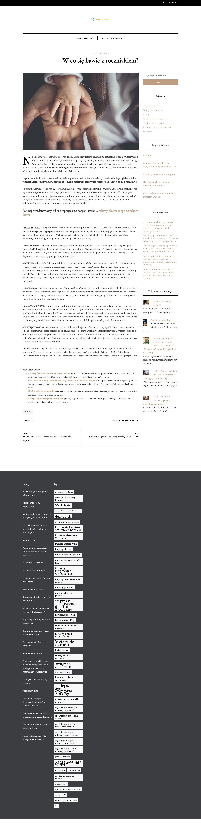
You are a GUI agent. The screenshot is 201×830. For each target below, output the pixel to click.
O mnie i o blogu (84, 38)
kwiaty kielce (61, 650)
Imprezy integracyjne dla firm (67, 561)
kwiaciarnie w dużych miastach (66, 627)
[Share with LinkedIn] (130, 420)
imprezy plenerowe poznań (65, 594)
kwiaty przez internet (62, 672)
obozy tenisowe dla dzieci (67, 700)
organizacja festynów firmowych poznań (66, 709)
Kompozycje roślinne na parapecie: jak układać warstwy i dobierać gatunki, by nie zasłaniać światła (160, 248)
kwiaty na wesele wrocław (63, 657)
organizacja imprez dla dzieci (66, 717)
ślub (56, 806)
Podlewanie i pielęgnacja (155, 118)
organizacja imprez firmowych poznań (65, 725)
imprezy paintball (64, 587)
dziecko (28, 411)
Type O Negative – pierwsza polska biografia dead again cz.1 (157, 400)
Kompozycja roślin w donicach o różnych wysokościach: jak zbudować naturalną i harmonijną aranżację (160, 260)
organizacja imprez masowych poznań (65, 741)
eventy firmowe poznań (67, 521)
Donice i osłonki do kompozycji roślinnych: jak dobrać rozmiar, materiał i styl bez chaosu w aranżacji (158, 273)
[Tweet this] (123, 420)
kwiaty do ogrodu (64, 643)
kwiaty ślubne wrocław (64, 679)
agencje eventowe (64, 491)
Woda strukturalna (161, 320)
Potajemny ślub (30, 690)
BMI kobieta (62, 505)
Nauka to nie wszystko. (34, 589)
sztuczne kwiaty (60, 784)
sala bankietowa (74, 770)
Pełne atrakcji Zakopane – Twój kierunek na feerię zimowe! (35, 551)
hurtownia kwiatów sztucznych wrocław (68, 528)
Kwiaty (146, 114)
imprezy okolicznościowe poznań (67, 580)
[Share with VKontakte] (137, 420)
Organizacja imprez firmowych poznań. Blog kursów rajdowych (35, 702)
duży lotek (63, 516)
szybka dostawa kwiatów (67, 789)
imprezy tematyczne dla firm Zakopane (65, 605)
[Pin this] (133, 420)
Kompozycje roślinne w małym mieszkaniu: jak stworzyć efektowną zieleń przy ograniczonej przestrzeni (160, 238)
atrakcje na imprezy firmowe (65, 498)
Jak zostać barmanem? (34, 570)
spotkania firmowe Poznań (64, 777)
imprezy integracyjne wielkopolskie (63, 570)
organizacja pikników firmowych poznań (66, 750)
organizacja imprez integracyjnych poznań (66, 733)
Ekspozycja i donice (152, 105)
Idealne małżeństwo (33, 562)
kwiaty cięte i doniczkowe (63, 635)
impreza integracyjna (66, 543)
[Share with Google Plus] (126, 420)
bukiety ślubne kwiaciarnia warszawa (68, 511)
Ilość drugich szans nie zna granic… (160, 174)
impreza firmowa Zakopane (66, 537)
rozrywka (60, 770)
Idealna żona (29, 540)
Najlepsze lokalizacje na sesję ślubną (46, 398)
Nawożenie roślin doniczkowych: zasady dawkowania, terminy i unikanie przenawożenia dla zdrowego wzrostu (159, 227)
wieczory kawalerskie (66, 800)
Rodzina (147, 155)
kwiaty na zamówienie (64, 665)
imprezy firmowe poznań (68, 554)
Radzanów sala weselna (68, 763)
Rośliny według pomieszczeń (157, 127)
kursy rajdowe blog (65, 620)
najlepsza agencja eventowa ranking (63, 690)
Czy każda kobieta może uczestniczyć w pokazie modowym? (35, 529)
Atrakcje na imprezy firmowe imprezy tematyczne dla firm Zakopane (62, 380)
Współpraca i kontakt (113, 38)
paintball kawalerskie (62, 757)
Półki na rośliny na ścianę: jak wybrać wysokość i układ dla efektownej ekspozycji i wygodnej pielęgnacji (159, 345)
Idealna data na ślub (33, 653)
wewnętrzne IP (60, 795)
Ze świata (147, 131)
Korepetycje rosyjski (65, 614)
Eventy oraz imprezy (100, 53)
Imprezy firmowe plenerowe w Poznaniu (48, 373)
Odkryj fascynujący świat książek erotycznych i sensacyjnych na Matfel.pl (160, 375)
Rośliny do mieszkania (154, 123)
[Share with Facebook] (119, 420)
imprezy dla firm (63, 549)
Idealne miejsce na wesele (41, 391)
